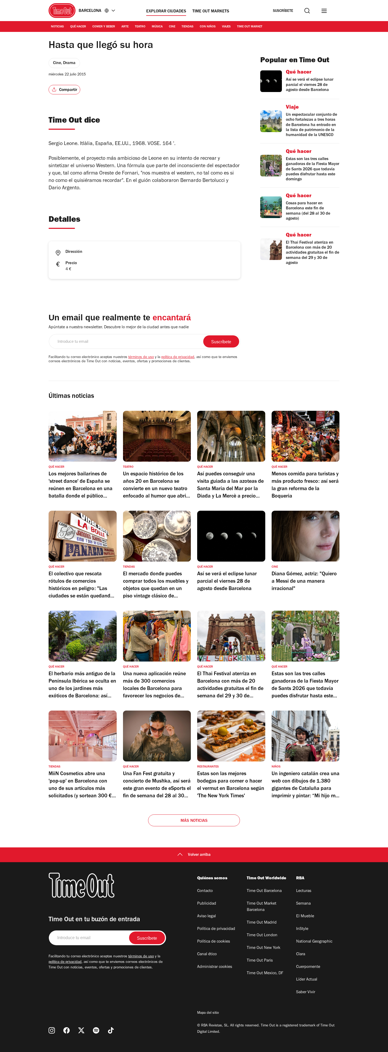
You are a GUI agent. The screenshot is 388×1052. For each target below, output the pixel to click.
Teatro (140, 26)
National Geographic (314, 942)
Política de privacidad (216, 929)
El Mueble (305, 916)
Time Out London (262, 935)
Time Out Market (249, 26)
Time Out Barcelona (264, 891)
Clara (300, 954)
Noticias (57, 26)
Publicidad (206, 904)
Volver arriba (199, 855)
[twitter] (81, 1030)
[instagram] (52, 1030)
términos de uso (141, 357)
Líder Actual (306, 980)
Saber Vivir (305, 992)
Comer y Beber (103, 26)
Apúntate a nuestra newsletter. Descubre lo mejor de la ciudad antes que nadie (119, 327)
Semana (303, 904)
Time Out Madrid (262, 923)
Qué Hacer (78, 26)
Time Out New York (263, 948)
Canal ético (207, 954)
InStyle (302, 929)
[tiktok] (111, 1030)
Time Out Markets (210, 11)
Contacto (205, 891)
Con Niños (208, 26)
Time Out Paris (260, 961)
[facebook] (66, 1030)
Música (157, 26)
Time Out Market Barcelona (261, 907)
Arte (125, 26)
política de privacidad (177, 357)
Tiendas (187, 26)
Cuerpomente (308, 967)
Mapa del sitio (208, 1013)
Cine (172, 26)
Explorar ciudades (166, 11)
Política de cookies (213, 942)
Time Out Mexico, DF (265, 973)
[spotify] (96, 1030)
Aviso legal (206, 916)
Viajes (226, 26)
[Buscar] (307, 10)
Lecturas (303, 891)
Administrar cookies (214, 967)
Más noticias (194, 821)
